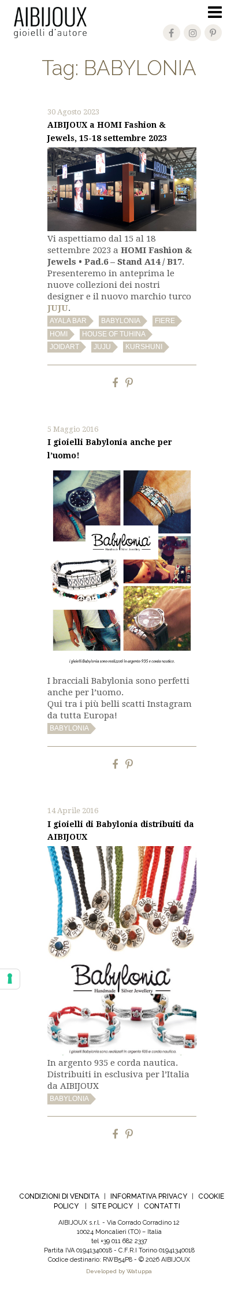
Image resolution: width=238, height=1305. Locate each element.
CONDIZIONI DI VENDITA (59, 1196)
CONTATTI (162, 1206)
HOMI (59, 334)
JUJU (102, 347)
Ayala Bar (68, 321)
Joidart (64, 347)
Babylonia (120, 321)
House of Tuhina (114, 334)
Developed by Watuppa (119, 1271)
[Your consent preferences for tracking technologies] (10, 979)
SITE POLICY (112, 1206)
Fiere (165, 321)
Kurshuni (143, 347)
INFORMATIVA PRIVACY (148, 1196)
